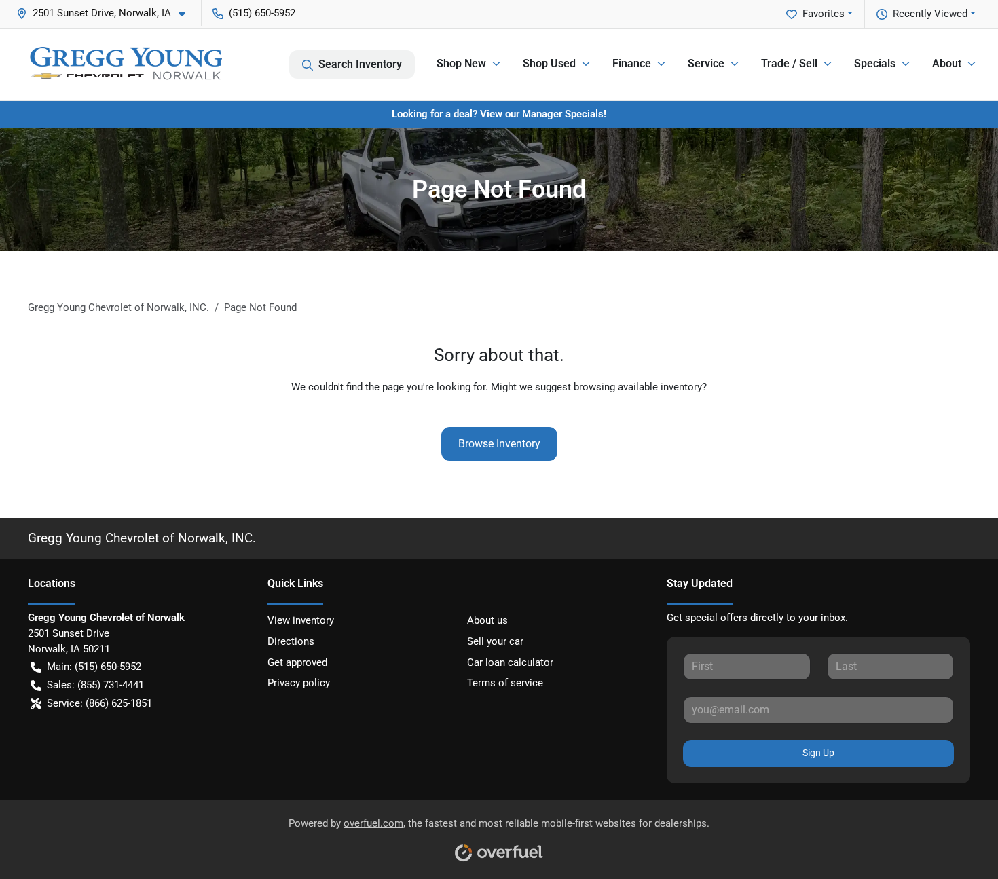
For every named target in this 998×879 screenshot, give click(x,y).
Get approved (297, 662)
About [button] (946, 63)
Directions (290, 641)
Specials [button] (874, 63)
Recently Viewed (930, 13)
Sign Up (818, 752)
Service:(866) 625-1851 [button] (99, 703)
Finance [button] (631, 63)
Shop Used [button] (549, 63)
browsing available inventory (638, 387)
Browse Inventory (499, 443)
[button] (106, 13)
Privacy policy (298, 683)
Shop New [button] (461, 63)
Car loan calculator (510, 662)
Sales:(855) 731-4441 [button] (95, 685)
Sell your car (495, 641)
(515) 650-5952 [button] (262, 13)
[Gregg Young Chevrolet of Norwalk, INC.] (125, 64)
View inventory (300, 620)
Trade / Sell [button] (789, 63)
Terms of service (505, 683)
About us (487, 620)
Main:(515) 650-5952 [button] (94, 666)
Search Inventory (360, 64)
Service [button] (706, 63)
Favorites (823, 13)
